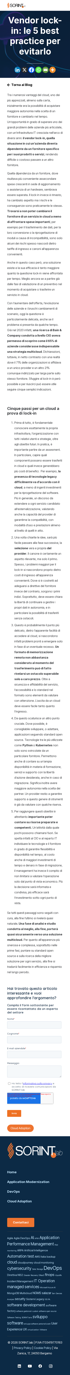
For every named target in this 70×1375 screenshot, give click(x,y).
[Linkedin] (17, 70)
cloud (12, 1262)
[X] (24, 70)
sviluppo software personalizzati (37, 1324)
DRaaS (41, 1275)
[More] (52, 70)
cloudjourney (25, 1262)
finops (49, 1275)
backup (51, 1256)
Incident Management (20, 1281)
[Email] (45, 70)
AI (32, 1237)
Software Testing (14, 1317)
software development (26, 1305)
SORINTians (27, 1317)
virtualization (33, 1330)
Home (12, 1172)
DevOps (13, 1191)
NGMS (37, 1293)
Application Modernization (28, 1182)
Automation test (20, 1256)
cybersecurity (19, 1268)
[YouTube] (29, 1366)
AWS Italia (40, 1256)
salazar (46, 1293)
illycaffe (58, 1275)
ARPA (20, 1250)
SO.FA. (48, 1299)
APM (37, 1238)
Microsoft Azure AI (48, 1287)
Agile (10, 1238)
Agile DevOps (22, 1238)
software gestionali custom (27, 1311)
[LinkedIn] (19, 1366)
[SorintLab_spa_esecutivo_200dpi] (16, 5)
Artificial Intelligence (36, 1250)
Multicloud (26, 1293)
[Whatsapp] (38, 70)
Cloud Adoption (19, 1201)
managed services (23, 1286)
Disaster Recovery (31, 1275)
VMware (43, 1330)
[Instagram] (50, 1366)
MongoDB (13, 1293)
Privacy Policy (23, 1348)
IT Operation (44, 1280)
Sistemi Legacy (35, 1299)
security (20, 1299)
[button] (45, 5)
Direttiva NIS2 (15, 1275)
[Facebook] (31, 70)
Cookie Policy (43, 1348)
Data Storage (37, 1269)
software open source (47, 1311)
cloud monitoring (44, 1262)
